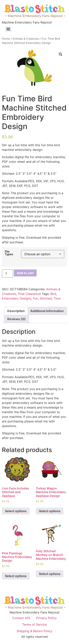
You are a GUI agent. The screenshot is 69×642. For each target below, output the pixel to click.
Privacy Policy (46, 618)
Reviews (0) (16, 319)
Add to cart (25, 273)
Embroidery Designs (16, 298)
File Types (9, 253)
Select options (15, 511)
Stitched (46, 298)
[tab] (16, 311)
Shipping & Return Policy (34, 631)
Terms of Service (34, 624)
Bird (53, 294)
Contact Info (21, 618)
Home (6, 38)
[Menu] (8, 29)
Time (57, 298)
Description (16, 311)
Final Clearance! (29, 294)
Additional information (47, 311)
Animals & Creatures (25, 38)
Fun (35, 298)
